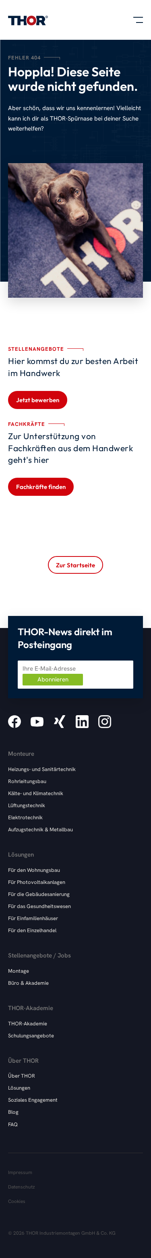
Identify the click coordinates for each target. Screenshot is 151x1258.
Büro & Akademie (28, 983)
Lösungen (19, 1087)
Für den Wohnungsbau (34, 870)
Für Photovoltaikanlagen (36, 882)
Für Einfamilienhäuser (33, 918)
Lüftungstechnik (26, 805)
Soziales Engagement (33, 1099)
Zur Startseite (75, 565)
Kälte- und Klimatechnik (35, 793)
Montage (18, 971)
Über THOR (21, 1075)
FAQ (13, 1124)
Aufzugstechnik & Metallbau (40, 829)
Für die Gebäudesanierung (39, 894)
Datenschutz (21, 1187)
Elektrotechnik (25, 817)
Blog (13, 1112)
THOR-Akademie (27, 1023)
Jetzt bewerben (37, 400)
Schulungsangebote (31, 1035)
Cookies (16, 1201)
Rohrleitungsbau (27, 781)
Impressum (20, 1172)
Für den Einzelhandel (32, 930)
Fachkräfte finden (41, 487)
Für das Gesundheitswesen (39, 906)
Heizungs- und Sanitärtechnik (42, 769)
